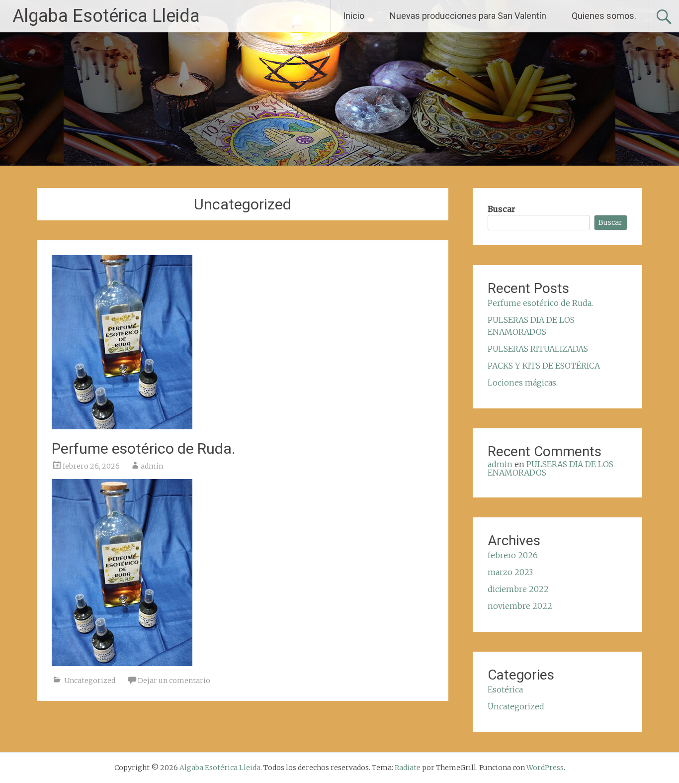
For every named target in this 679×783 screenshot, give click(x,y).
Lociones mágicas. (523, 383)
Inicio (353, 15)
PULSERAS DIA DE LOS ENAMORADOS (550, 468)
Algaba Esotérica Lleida (106, 15)
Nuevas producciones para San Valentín (468, 15)
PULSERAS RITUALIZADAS (538, 349)
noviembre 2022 (520, 606)
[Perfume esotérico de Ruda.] (122, 426)
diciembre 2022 (518, 589)
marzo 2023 (510, 572)
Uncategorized (89, 680)
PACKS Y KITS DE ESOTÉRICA (544, 366)
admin (152, 466)
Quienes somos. (604, 15)
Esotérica (505, 689)
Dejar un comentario (174, 680)
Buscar (501, 209)
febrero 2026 (513, 555)
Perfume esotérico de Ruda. (143, 448)
